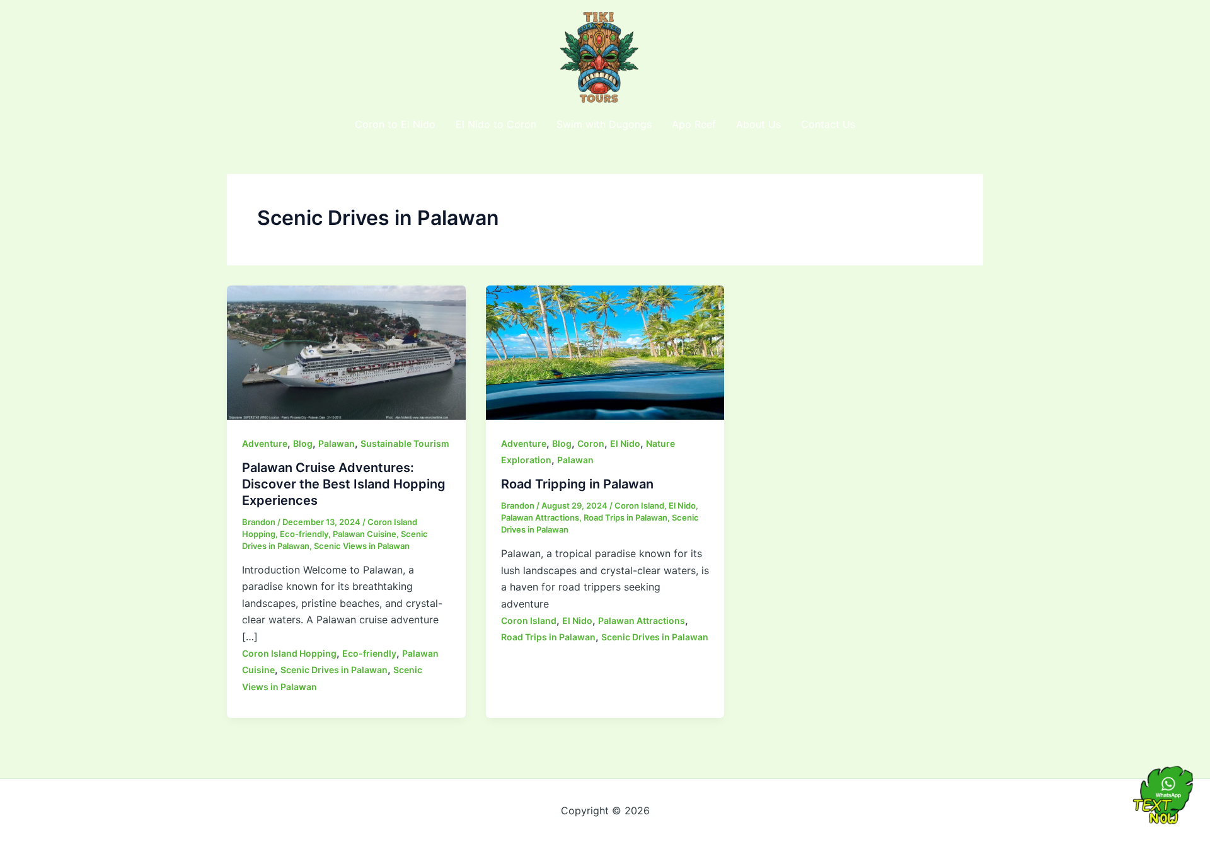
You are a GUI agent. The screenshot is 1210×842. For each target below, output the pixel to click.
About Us (758, 124)
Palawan (336, 443)
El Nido (625, 443)
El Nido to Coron (496, 124)
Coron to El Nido (395, 124)
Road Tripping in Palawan (577, 484)
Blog (303, 443)
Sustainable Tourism (404, 443)
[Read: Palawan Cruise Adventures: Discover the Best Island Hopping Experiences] (346, 351)
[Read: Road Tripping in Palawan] (605, 351)
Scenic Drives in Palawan (334, 669)
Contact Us (828, 124)
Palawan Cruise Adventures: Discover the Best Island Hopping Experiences (344, 484)
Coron (590, 443)
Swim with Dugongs (604, 124)
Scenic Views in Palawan (362, 546)
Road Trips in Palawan (625, 517)
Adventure (264, 443)
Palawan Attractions (540, 517)
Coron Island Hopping (289, 653)
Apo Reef (694, 124)
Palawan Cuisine (364, 534)
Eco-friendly (304, 534)
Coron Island (639, 505)
